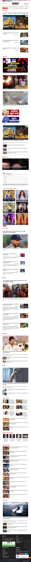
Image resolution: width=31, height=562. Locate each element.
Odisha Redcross (4, 551)
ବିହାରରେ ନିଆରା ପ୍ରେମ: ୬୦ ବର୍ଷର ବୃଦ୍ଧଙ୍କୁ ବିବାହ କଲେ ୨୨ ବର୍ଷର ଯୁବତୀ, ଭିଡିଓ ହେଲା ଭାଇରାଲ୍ (19, 491)
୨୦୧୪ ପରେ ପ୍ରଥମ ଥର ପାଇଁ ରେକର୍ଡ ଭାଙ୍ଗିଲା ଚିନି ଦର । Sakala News (19, 440)
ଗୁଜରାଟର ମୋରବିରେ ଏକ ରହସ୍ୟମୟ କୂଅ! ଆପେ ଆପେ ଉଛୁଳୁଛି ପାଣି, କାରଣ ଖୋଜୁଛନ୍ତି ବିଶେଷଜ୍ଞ (19, 452)
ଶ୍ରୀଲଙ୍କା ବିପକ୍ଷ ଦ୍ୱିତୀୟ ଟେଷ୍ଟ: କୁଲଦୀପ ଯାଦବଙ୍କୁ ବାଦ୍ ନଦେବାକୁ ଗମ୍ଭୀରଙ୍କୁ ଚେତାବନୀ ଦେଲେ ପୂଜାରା (14, 232)
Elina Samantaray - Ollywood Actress (22, 224)
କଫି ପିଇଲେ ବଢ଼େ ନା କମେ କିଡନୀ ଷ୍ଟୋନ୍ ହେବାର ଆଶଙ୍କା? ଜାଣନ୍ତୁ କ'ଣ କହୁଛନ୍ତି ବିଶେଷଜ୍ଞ (19, 427)
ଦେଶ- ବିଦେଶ (18, 6)
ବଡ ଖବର (10, 6)
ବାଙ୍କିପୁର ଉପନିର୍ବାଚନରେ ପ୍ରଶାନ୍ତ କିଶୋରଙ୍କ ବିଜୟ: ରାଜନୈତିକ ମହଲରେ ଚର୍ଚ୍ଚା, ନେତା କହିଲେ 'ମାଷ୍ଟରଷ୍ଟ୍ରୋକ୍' (17, 358)
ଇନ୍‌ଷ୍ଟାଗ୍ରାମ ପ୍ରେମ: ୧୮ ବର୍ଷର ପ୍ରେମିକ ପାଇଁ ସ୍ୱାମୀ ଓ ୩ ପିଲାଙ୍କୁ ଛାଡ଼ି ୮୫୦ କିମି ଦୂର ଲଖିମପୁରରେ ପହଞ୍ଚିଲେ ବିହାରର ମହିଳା (19, 460)
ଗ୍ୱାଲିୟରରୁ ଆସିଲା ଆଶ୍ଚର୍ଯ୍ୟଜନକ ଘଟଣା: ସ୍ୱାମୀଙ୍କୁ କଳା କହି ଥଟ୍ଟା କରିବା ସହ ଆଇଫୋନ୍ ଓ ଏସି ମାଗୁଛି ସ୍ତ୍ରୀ (18, 486)
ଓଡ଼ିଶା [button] (6, 6)
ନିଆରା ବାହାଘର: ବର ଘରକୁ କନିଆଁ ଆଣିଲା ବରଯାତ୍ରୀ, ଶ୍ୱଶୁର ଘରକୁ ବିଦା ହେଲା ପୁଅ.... (19, 495)
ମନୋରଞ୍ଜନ (23, 6)
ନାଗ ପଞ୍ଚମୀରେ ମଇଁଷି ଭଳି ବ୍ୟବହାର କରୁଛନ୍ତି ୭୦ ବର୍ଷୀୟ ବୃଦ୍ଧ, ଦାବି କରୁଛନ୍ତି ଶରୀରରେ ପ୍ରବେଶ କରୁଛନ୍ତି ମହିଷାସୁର (18, 447)
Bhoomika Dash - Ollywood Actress (22, 212)
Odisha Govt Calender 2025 (19, 541)
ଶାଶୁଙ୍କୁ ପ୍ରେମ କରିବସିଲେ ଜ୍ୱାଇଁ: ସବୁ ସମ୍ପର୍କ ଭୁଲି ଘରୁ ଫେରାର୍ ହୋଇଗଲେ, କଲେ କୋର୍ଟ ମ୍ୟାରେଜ (19, 478)
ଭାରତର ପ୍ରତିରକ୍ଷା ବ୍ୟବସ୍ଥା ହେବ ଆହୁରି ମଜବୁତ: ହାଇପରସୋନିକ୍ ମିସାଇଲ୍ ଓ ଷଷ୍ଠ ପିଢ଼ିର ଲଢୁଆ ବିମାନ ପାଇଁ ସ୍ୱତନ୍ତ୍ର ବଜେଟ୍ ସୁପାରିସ (17, 527)
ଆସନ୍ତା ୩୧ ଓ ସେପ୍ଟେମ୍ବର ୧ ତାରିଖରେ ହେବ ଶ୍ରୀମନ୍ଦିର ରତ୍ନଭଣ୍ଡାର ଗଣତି (15, 13)
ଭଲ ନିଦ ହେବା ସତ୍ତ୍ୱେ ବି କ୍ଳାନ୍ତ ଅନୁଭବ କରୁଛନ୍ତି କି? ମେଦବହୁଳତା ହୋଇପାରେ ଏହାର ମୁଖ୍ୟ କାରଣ (15, 384)
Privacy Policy (17, 540)
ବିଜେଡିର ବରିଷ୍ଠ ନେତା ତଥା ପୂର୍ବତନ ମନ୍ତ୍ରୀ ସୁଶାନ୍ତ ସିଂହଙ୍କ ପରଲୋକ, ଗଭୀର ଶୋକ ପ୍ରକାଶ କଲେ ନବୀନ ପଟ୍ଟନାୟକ (17, 361)
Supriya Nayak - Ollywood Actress (9, 224)
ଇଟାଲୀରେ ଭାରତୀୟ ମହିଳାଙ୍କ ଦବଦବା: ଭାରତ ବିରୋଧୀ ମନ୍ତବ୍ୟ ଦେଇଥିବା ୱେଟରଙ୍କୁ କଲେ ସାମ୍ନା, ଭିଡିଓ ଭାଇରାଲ (18, 469)
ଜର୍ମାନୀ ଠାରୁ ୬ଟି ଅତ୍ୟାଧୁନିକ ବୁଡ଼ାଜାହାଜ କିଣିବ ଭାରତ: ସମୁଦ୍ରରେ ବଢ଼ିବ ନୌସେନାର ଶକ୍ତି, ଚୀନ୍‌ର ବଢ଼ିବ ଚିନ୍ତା (15, 518)
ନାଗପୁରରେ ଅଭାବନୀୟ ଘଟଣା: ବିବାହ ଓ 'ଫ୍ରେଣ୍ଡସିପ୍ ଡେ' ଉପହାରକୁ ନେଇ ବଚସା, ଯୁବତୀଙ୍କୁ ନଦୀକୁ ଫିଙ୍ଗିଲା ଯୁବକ (18, 456)
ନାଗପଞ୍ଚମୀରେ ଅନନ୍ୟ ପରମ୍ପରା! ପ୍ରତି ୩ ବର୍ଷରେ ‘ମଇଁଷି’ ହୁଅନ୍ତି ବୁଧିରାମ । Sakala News (5, 440)
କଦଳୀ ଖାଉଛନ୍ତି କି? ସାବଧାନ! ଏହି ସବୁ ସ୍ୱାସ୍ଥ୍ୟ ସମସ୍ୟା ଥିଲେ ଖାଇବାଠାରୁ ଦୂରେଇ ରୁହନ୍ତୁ (16, 389)
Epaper (27, 3)
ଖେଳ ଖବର (4, 250)
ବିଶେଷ (14, 6)
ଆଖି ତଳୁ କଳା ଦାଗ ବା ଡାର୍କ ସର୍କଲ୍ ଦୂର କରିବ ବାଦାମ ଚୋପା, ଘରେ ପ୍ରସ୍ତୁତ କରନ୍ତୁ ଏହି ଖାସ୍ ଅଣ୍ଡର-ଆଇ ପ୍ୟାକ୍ (19, 423)
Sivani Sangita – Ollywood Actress (9, 212)
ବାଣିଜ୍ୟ (27, 6)
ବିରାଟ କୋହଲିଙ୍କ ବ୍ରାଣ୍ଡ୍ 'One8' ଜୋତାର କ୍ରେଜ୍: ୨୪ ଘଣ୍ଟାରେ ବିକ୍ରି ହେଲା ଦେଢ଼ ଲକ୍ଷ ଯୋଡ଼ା (18, 465)
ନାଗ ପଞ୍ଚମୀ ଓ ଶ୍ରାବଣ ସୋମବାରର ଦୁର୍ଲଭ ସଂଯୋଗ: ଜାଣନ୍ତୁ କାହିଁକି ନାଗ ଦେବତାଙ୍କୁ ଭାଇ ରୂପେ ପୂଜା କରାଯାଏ (17, 524)
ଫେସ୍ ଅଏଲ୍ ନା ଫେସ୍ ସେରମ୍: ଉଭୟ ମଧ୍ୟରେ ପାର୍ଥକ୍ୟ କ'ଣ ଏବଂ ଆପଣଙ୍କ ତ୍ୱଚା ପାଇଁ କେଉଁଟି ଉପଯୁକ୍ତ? (19, 419)
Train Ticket (4, 549)
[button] (4, 164)
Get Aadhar (4, 550)
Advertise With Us (18, 542)
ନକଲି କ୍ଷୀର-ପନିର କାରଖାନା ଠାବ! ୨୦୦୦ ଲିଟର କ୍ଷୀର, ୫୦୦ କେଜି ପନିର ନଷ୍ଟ (12, 440)
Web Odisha (27, 561)
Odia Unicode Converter (5, 557)
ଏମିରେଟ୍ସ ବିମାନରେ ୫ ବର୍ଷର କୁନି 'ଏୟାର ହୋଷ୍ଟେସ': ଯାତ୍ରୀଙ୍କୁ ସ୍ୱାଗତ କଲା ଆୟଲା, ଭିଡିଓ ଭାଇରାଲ (18, 473)
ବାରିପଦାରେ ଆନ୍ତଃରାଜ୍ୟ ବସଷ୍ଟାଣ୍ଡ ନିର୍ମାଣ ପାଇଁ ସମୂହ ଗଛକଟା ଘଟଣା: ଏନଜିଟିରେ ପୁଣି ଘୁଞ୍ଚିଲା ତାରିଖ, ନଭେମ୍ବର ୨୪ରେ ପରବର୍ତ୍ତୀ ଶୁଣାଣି (17, 152)
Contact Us (17, 539)
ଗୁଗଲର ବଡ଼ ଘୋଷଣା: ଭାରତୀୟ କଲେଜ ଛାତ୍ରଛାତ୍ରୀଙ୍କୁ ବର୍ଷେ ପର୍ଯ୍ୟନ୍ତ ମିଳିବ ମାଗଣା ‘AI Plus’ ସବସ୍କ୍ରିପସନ (11, 304)
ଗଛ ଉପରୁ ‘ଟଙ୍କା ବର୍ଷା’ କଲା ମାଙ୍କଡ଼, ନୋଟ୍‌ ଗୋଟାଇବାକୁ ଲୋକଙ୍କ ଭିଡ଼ (18, 481)
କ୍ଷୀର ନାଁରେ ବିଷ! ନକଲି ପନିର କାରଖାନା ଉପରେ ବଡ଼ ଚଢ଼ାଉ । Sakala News (25, 440)
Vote (15, 184)
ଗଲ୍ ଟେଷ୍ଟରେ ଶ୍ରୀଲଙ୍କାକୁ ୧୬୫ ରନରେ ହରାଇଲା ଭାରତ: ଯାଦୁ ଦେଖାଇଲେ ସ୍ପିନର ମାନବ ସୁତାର (10, 262)
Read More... (4, 225)
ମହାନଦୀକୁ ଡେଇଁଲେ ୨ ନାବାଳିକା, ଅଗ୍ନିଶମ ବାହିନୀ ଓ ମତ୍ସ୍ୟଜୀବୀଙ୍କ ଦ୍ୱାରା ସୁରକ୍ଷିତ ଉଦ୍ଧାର (17, 148)
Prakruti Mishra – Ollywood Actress (22, 200)
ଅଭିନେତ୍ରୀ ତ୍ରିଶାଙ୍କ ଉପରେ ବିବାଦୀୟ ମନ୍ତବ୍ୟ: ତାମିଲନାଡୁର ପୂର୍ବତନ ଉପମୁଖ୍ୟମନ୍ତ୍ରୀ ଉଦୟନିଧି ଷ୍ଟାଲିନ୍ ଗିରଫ (14, 352)
